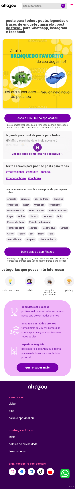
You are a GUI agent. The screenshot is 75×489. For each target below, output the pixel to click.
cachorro (47, 216)
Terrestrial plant (15, 228)
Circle (10, 233)
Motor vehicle (36, 210)
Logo (10, 216)
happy (26, 205)
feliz (59, 216)
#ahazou (45, 172)
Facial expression (58, 210)
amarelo (47, 24)
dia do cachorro (48, 239)
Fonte (22, 233)
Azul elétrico (14, 239)
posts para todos (20, 20)
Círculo (64, 228)
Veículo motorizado (39, 222)
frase (41, 233)
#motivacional (15, 172)
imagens (30, 239)
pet (31, 233)
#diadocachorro (16, 178)
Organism (39, 205)
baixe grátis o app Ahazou (37, 251)
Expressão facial (15, 222)
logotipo (33, 228)
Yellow (21, 216)
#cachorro (34, 178)
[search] (63, 6)
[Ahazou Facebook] (21, 471)
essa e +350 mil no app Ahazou (37, 118)
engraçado (12, 205)
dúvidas (34, 216)
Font (51, 233)
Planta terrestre (15, 210)
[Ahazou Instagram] (12, 471)
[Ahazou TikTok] (40, 471)
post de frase (42, 199)
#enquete (32, 172)
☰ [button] (72, 6)
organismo (55, 205)
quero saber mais (37, 367)
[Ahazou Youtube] (50, 471)
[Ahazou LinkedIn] (31, 471)
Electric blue (49, 228)
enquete (30, 24)
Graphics (58, 199)
